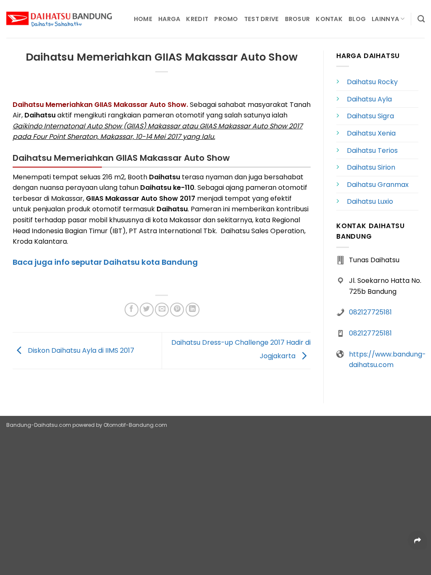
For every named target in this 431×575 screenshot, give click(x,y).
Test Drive (261, 19)
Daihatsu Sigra (370, 116)
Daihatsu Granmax (378, 184)
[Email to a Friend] (162, 310)
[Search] (421, 19)
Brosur (297, 19)
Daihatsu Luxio (370, 201)
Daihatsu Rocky (372, 82)
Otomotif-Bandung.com (135, 425)
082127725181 (370, 312)
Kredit (197, 19)
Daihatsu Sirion (371, 167)
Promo (226, 19)
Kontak (329, 19)
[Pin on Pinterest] (177, 310)
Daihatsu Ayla (369, 99)
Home (143, 19)
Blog (357, 19)
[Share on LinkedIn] (193, 310)
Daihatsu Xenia (371, 133)
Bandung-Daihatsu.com (38, 425)
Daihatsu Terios (372, 150)
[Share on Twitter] (147, 310)
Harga (169, 19)
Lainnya (385, 19)
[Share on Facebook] (131, 310)
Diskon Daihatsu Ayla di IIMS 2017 (80, 350)
